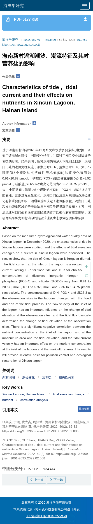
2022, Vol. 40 (31, 40)
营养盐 (46, 377)
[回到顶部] (86, 266)
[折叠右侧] (86, 275)
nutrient (7, 400)
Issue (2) (50, 40)
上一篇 (38, 480)
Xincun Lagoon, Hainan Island (24, 394)
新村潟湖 (8, 377)
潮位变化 (28, 377)
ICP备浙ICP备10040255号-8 (46, 516)
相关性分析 (66, 377)
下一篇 (58, 480)
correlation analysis (34, 400)
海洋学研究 (13, 5)
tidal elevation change (68, 394)
